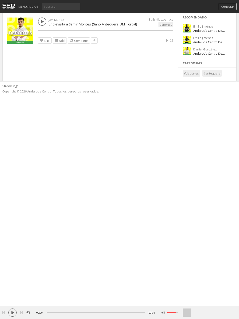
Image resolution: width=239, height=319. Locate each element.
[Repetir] (28, 312)
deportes (166, 25)
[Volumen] (172, 312)
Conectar (227, 6)
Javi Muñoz (56, 20)
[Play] (12, 312)
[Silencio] (163, 312)
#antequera (212, 73)
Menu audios (28, 6)
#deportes (191, 73)
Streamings (10, 86)
